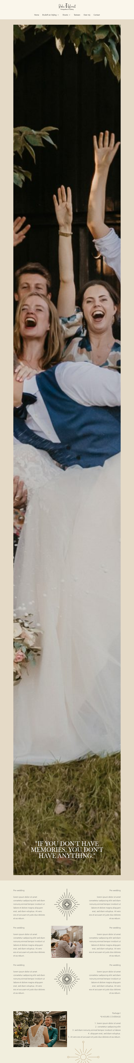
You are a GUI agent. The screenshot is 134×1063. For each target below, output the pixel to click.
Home (36, 15)
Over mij (87, 15)
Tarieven (77, 15)
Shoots (65, 15)
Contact (97, 15)
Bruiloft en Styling (49, 15)
